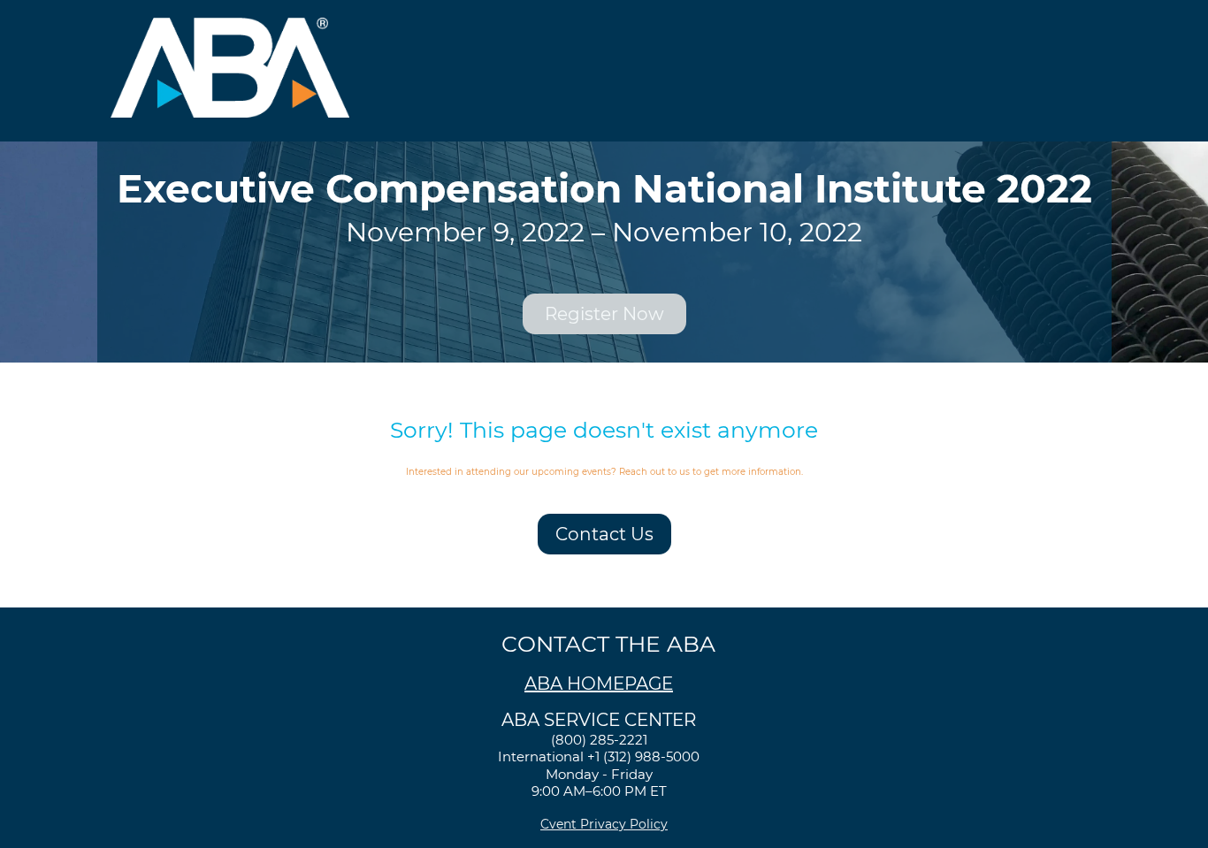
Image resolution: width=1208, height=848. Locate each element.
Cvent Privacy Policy (604, 824)
